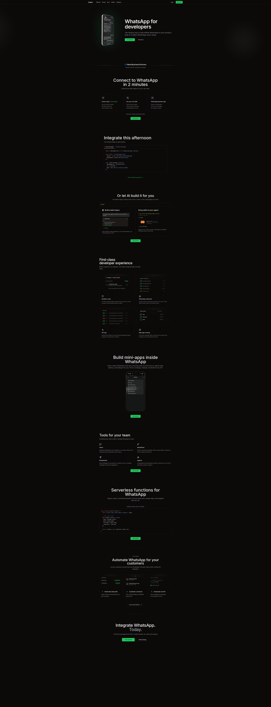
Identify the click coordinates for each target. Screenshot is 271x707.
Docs (108, 2)
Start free (179, 2)
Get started (130, 39)
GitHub (113, 2)
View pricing (142, 639)
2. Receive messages (120, 146)
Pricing (103, 2)
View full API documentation (135, 177)
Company (118, 2)
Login (172, 2)
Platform (98, 2)
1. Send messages (109, 146)
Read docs (140, 39)
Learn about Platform (134, 604)
